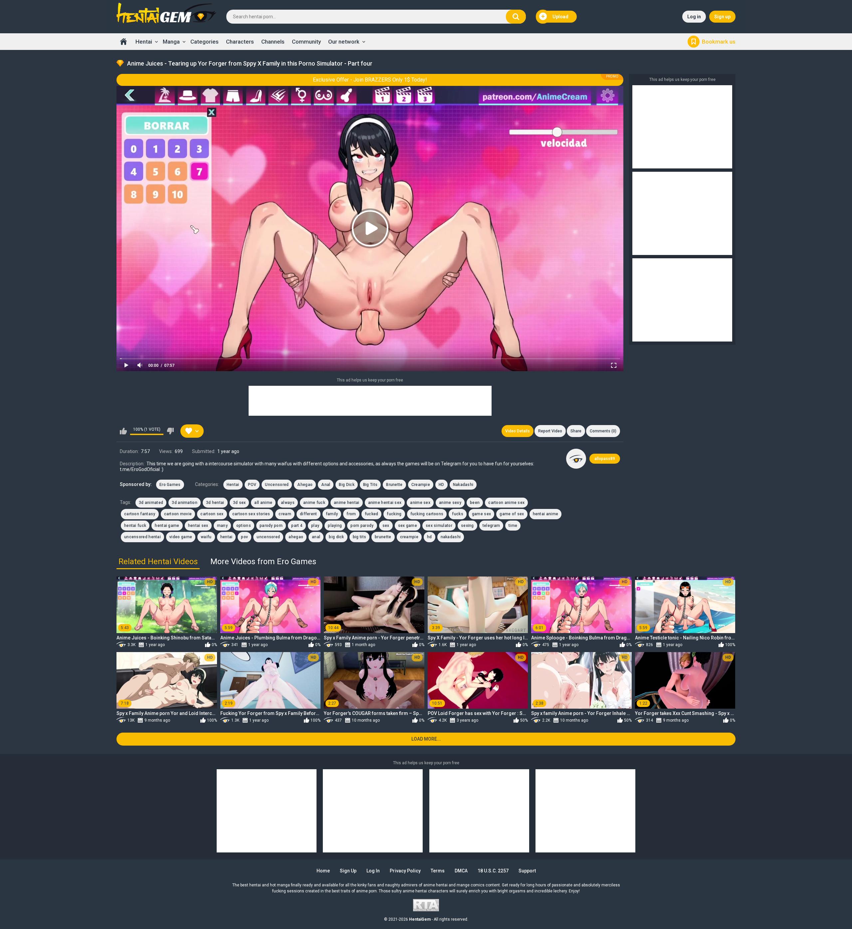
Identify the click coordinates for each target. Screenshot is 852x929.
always (288, 502)
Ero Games (170, 484)
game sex (481, 514)
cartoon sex (211, 514)
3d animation (184, 502)
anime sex (420, 502)
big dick (336, 537)
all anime (263, 502)
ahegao (296, 537)
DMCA (461, 870)
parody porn (271, 525)
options (243, 525)
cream (285, 514)
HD (441, 484)
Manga (171, 41)
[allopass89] (576, 459)
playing (335, 525)
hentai (226, 537)
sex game (407, 525)
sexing (467, 525)
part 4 (297, 525)
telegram (491, 525)
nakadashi (451, 537)
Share (575, 431)
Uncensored (277, 484)
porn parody (361, 525)
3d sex (239, 502)
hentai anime (545, 514)
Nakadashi (463, 484)
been (475, 502)
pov (244, 537)
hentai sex (198, 525)
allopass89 (604, 458)
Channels (273, 41)
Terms (438, 870)
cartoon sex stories (251, 514)
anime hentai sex (385, 502)
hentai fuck (135, 525)
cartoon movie (178, 514)
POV (252, 484)
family (332, 514)
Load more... (426, 739)
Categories (204, 41)
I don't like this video (170, 431)
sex (385, 525)
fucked (371, 514)
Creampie (420, 484)
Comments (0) (603, 431)
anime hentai (346, 502)
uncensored (268, 537)
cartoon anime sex (506, 502)
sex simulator (439, 525)
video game (180, 537)
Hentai (143, 41)
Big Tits (370, 484)
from (351, 514)
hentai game (167, 525)
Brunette (394, 484)
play (315, 525)
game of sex (512, 514)
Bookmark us (719, 41)
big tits (359, 537)
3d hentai (215, 502)
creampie (409, 537)
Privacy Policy (405, 870)
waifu (206, 537)
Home (123, 41)
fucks (457, 514)
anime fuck (314, 502)
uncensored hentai (142, 537)
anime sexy (450, 502)
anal (316, 537)
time (513, 525)
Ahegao (305, 484)
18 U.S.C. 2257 (493, 870)
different (308, 514)
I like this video (123, 431)
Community (306, 41)
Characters (240, 41)
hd (429, 537)
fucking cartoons (427, 514)
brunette (383, 537)
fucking (394, 514)
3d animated (151, 502)
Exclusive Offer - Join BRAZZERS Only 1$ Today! (370, 80)
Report (550, 431)
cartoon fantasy (139, 514)
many (222, 525)
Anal (325, 484)
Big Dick (346, 484)
